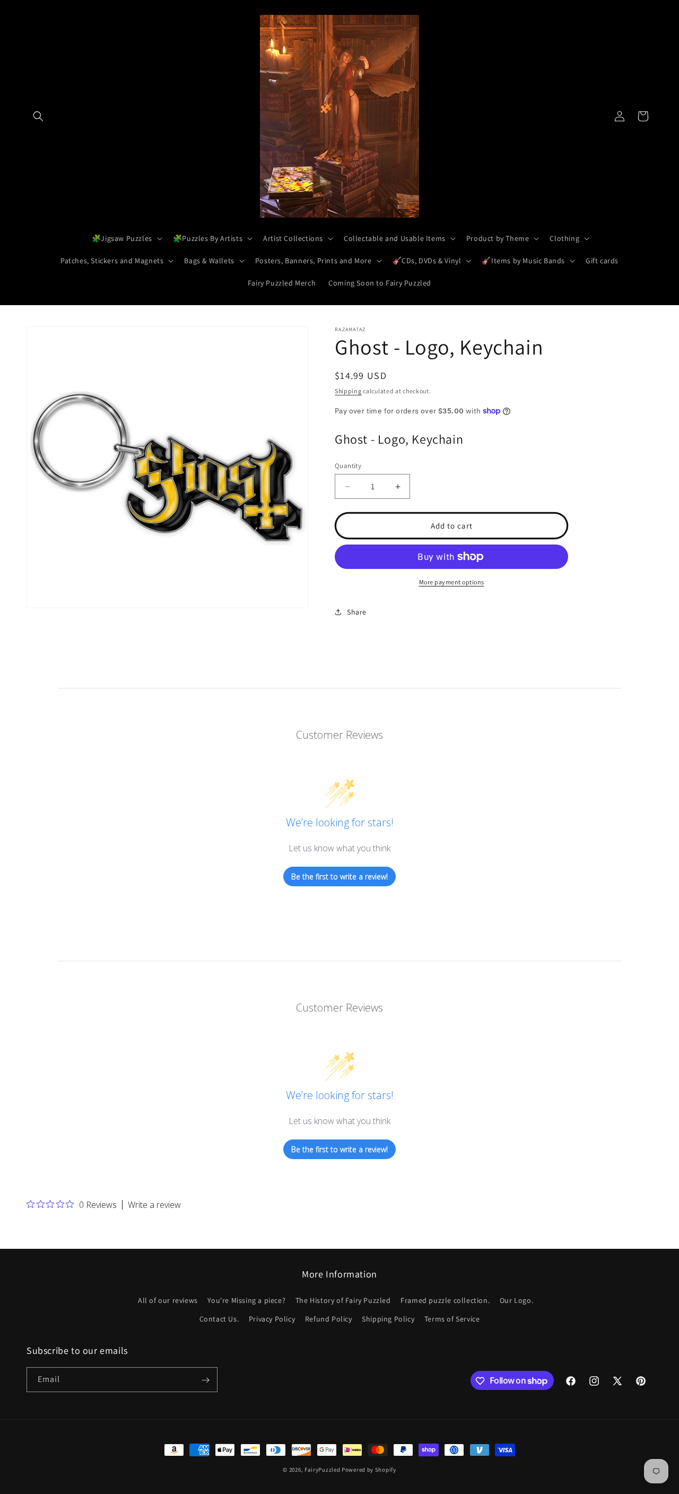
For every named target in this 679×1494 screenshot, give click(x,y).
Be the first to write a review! (339, 876)
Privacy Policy (272, 1319)
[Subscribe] (205, 1380)
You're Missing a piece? (246, 1300)
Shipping (348, 391)
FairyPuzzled (322, 1469)
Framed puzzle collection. (445, 1300)
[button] (38, 116)
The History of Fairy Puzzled (343, 1300)
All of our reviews (168, 1300)
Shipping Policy (388, 1319)
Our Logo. (516, 1300)
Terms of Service (452, 1319)
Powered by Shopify (369, 1469)
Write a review (154, 1205)
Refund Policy (328, 1319)
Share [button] (357, 612)
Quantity (348, 465)
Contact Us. (219, 1319)
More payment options (451, 582)
